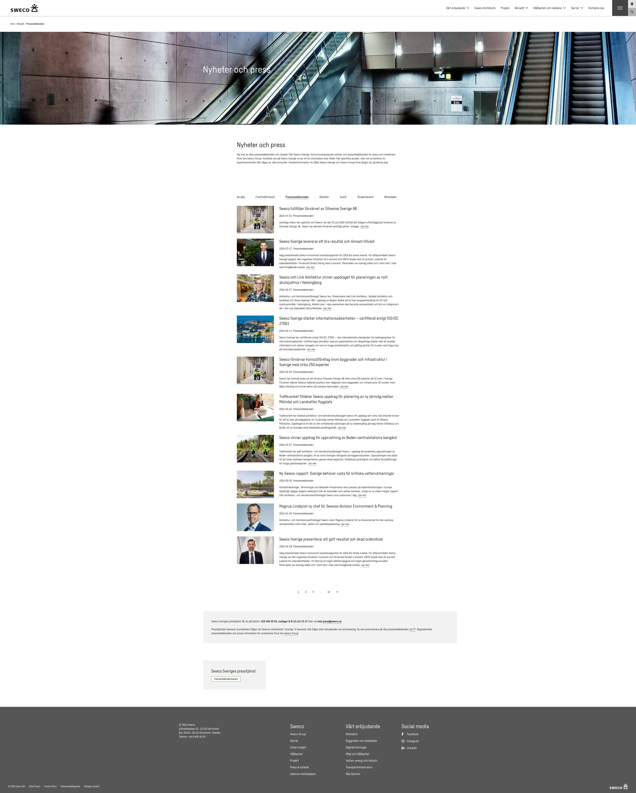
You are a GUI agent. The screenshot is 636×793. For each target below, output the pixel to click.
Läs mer (364, 226)
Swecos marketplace (303, 774)
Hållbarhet (296, 754)
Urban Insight (298, 747)
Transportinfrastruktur (359, 767)
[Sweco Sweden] (24, 8)
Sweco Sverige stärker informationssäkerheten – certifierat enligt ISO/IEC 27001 (338, 321)
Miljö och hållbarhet (357, 754)
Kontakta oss (596, 8)
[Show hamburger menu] (620, 8)
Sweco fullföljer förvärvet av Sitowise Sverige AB (318, 208)
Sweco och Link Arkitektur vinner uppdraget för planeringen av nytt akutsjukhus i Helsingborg (333, 280)
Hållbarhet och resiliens (547, 8)
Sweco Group (291, 633)
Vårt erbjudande (455, 8)
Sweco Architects (485, 8)
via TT (412, 629)
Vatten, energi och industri (362, 760)
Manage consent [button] (91, 786)
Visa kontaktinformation (226, 678)
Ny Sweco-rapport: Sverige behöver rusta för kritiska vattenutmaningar (336, 473)
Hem (13, 23)
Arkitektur (352, 734)
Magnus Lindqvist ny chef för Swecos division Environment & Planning (335, 506)
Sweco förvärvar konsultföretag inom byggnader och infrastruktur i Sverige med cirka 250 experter (333, 362)
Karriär (575, 8)
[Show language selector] (632, 4)
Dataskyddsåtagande (70, 786)
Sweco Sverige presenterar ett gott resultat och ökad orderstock (331, 539)
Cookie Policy (50, 786)
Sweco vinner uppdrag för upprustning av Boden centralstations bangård (338, 437)
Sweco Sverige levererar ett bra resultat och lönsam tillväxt (327, 241)
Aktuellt (519, 8)
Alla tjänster (353, 774)
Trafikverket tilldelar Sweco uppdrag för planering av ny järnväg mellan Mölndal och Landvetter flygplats (336, 399)
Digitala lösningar (356, 747)
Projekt (505, 8)
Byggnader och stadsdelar (361, 740)
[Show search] (632, 12)
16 (328, 591)
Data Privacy (34, 786)
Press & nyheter (299, 767)
